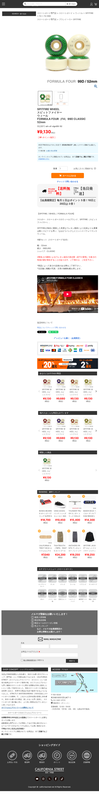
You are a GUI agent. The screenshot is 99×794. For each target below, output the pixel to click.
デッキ (52, 584)
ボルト (42, 599)
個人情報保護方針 (29, 660)
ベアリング (83, 584)
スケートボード (66, 13)
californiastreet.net (46, 787)
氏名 (22, 643)
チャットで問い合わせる (67, 181)
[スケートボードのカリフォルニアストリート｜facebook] (56, 780)
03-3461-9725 (59, 700)
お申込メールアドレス (30, 652)
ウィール (79, 13)
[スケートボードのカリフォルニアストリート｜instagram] (43, 780)
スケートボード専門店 (47, 13)
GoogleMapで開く (59, 675)
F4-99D (47, 16)
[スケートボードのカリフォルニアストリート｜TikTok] (62, 780)
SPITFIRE (89, 13)
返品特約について (45, 322)
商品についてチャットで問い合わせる (51, 327)
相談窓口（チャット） (61, 703)
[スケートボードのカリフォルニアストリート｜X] (49, 780)
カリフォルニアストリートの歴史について (17, 707)
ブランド (63, 19)
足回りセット (63, 599)
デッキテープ (93, 584)
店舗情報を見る (43, 159)
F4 (40, 16)
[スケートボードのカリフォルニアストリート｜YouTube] (37, 780)
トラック (62, 584)
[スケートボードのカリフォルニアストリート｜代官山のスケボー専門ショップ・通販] (49, 773)
